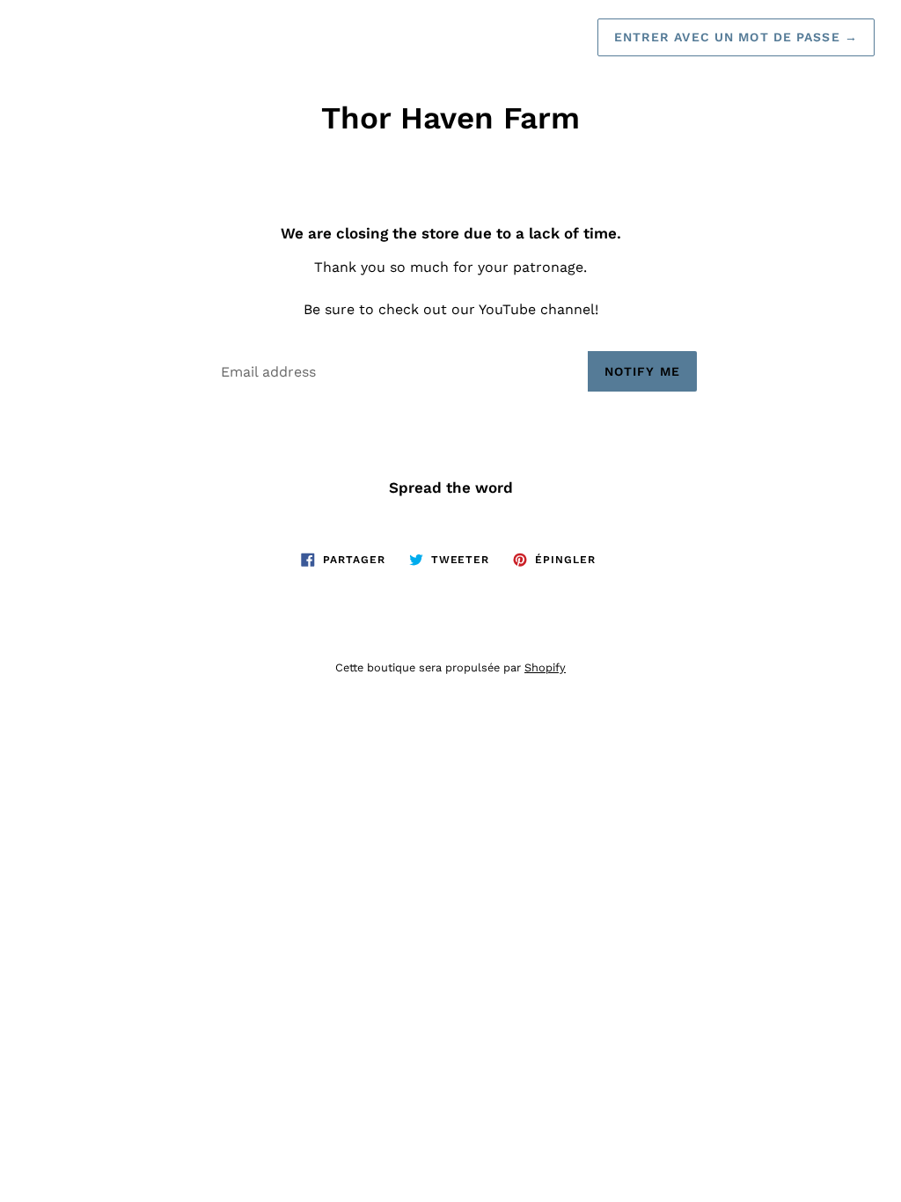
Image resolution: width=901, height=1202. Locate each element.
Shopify (545, 667)
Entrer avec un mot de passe (736, 37)
